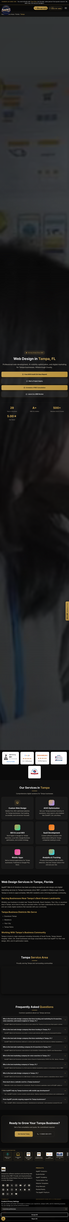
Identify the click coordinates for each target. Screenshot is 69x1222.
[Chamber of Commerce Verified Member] (34, 772)
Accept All (34, 1214)
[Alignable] (29, 1189)
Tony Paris (34, 1)
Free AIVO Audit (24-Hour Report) (35, 374)
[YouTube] (20, 1185)
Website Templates (42, 1183)
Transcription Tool (42, 1180)
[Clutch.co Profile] (3, 1189)
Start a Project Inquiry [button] (36, 381)
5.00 (12, 416)
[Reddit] (3, 1194)
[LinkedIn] (7, 1185)
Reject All (34, 1218)
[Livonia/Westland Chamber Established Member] (59, 758)
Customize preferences (34, 1209)
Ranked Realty (40, 1189)
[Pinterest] (29, 1185)
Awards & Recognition (8, 1150)
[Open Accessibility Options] (3, 1219)
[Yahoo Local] (16, 1194)
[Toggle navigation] (66, 8)
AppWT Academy (41, 1177)
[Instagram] (16, 1185)
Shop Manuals (40, 1186)
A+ (34, 408)
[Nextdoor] (25, 1189)
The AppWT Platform (42, 1192)
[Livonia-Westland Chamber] (7, 1194)
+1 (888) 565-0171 (45, 1134)
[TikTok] (25, 1185)
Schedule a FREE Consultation (35, 387)
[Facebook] (3, 1185)
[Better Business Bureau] (12, 1189)
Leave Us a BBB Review (35, 394)
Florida (17, 14)
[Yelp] (7, 1189)
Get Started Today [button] (24, 1134)
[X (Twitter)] (12, 1185)
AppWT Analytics (41, 1171)
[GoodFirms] (20, 1189)
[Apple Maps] (12, 1194)
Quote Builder (40, 1174)
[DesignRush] (16, 1189)
